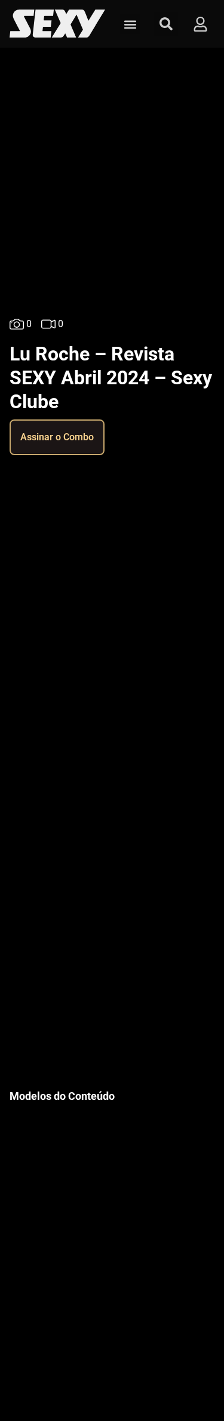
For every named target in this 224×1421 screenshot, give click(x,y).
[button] (130, 24)
